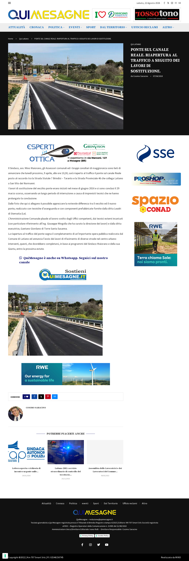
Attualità (16, 27)
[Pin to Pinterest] (48, 396)
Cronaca (37, 27)
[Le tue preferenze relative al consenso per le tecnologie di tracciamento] (5, 556)
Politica (55, 27)
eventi (74, 27)
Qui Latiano (24, 38)
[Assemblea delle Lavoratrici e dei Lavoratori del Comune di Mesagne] (105, 452)
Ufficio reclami (144, 27)
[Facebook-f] (82, 545)
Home (10, 38)
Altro (167, 27)
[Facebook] (164, 3)
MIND (178, 557)
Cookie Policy (103, 536)
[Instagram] (172, 3)
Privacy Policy (87, 536)
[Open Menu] (9, 3)
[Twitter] (168, 3)
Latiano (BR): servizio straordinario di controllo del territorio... (66, 471)
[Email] (180, 3)
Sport (91, 27)
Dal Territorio (112, 27)
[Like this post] (27, 396)
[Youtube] (176, 3)
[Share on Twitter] (41, 396)
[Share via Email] (55, 396)
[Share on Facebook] (34, 396)
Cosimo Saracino (140, 76)
